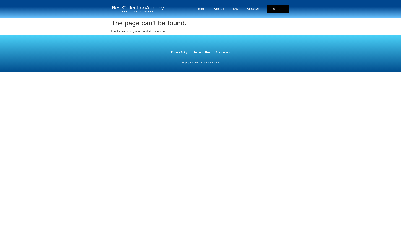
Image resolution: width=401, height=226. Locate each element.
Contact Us (253, 9)
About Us (219, 9)
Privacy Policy (179, 52)
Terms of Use (202, 52)
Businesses (223, 52)
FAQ (235, 9)
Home (201, 9)
